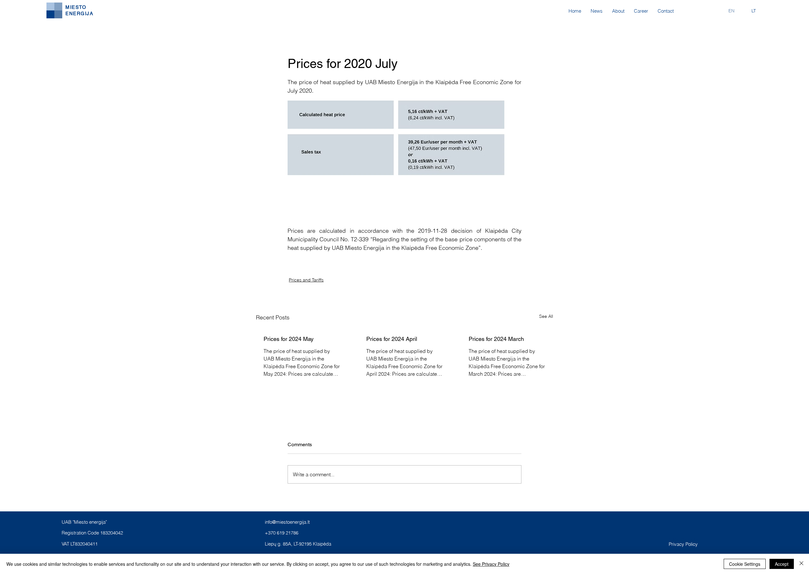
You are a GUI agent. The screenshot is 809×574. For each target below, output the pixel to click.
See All (546, 316)
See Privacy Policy (491, 564)
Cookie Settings (744, 564)
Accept (781, 564)
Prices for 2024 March (496, 339)
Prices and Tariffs (306, 280)
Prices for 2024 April (391, 339)
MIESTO (75, 7)
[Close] (801, 564)
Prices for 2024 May (288, 339)
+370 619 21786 (281, 533)
